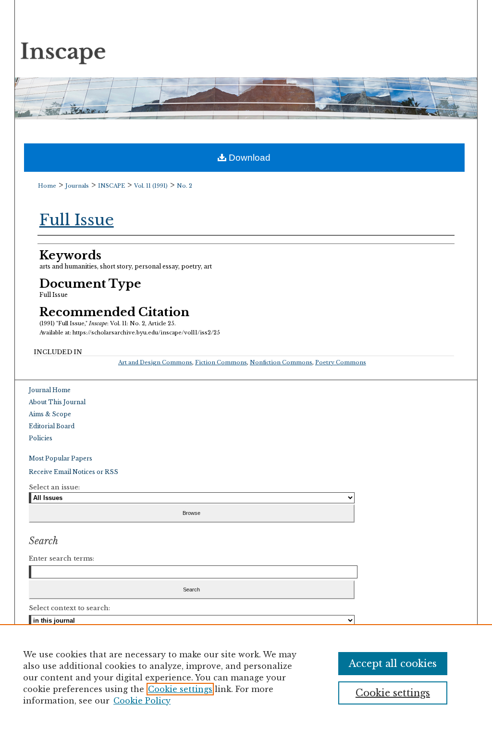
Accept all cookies (393, 663)
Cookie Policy (142, 700)
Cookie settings (180, 689)
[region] (246, 677)
